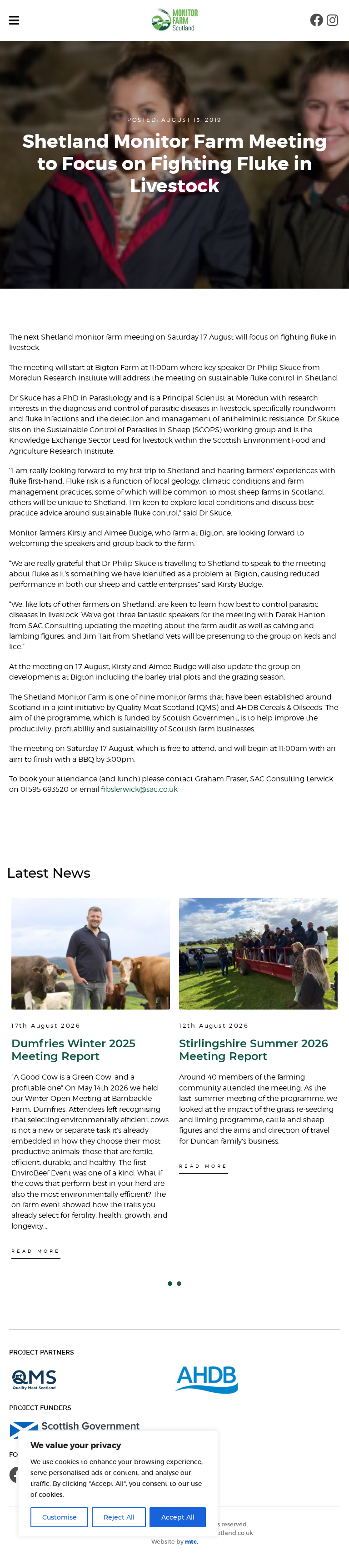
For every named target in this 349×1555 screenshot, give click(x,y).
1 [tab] (170, 1283)
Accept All (177, 1517)
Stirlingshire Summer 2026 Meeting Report (253, 1050)
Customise (59, 1517)
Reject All (119, 1517)
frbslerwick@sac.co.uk (139, 789)
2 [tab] (179, 1283)
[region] (118, 1483)
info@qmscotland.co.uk (218, 1533)
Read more (35, 1251)
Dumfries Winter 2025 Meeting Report (73, 1050)
